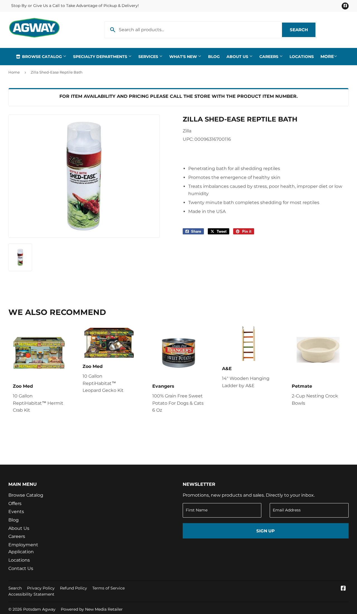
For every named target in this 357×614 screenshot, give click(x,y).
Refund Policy (73, 588)
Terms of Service (108, 588)
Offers (14, 503)
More (327, 56)
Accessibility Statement (31, 594)
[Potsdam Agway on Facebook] (343, 588)
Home (14, 72)
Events (16, 511)
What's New (183, 56)
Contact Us (20, 568)
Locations (302, 56)
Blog (214, 56)
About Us (237, 56)
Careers (269, 56)
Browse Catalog (42, 56)
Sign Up (265, 530)
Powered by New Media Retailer (92, 609)
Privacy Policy (41, 588)
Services (148, 56)
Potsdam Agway (39, 609)
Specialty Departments (100, 56)
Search (302, 29)
